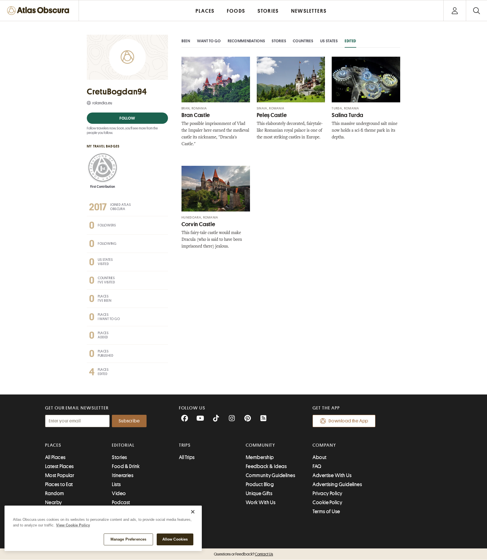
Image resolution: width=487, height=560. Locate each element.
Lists (116, 484)
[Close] (193, 512)
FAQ (317, 466)
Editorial (123, 445)
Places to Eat (59, 484)
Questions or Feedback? (243, 554)
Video (119, 493)
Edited (350, 41)
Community (260, 445)
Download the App (348, 421)
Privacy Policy (327, 493)
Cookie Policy (327, 502)
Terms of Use (326, 511)
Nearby (53, 502)
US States (329, 41)
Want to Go (209, 41)
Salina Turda (347, 115)
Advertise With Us (332, 475)
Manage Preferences (128, 539)
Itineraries (122, 475)
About (319, 457)
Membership (260, 457)
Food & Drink (126, 466)
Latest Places (59, 466)
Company (324, 445)
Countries (303, 41)
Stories (279, 41)
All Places (55, 457)
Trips (185, 445)
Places (53, 445)
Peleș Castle (272, 115)
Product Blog (260, 484)
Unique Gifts (259, 493)
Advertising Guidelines (337, 484)
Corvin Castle (198, 224)
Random (54, 493)
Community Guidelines (270, 475)
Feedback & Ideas (266, 466)
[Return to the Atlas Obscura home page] (39, 10)
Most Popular (59, 475)
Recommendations (246, 41)
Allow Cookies (175, 539)
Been (185, 41)
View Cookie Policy (73, 525)
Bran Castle (195, 115)
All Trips (187, 457)
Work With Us (260, 502)
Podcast (121, 502)
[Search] (476, 10)
